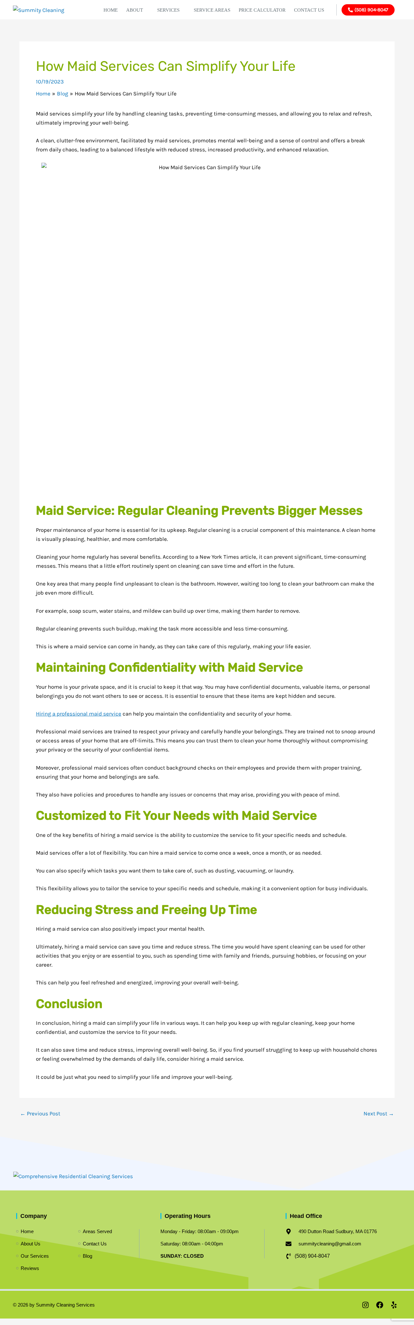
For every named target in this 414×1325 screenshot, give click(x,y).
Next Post (379, 1113)
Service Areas (212, 10)
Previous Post (40, 1113)
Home (111, 10)
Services (168, 10)
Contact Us (309, 10)
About (134, 10)
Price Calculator (262, 10)
